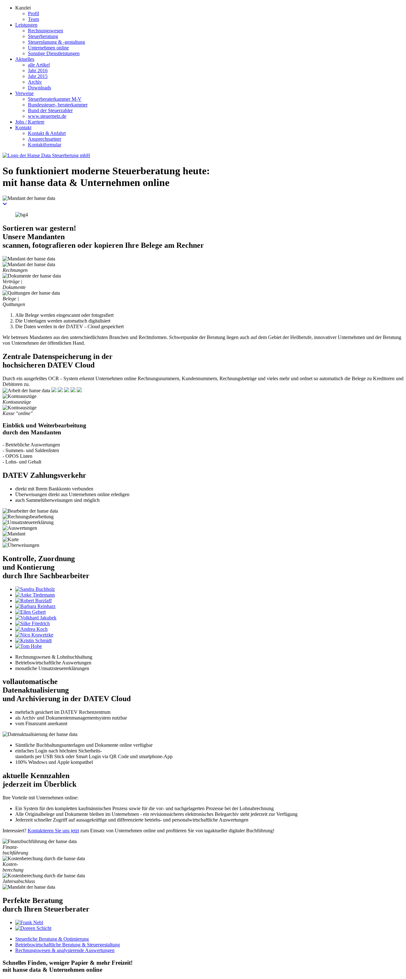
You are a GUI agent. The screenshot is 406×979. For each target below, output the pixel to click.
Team (33, 19)
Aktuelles (24, 59)
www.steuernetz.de (47, 116)
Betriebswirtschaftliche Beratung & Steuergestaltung (67, 944)
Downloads (39, 87)
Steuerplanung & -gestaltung (56, 42)
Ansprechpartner (44, 139)
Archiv (35, 82)
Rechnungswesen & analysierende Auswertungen (65, 950)
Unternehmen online (48, 47)
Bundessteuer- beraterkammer (58, 104)
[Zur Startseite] (46, 155)
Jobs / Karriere (29, 122)
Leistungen (26, 25)
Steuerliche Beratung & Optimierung (52, 939)
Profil (33, 13)
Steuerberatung (43, 36)
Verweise (24, 93)
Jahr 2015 (38, 76)
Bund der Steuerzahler (50, 110)
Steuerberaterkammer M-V (55, 99)
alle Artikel (39, 64)
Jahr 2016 (38, 70)
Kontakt (23, 127)
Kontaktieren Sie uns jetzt (53, 830)
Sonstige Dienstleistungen (54, 53)
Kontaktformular (44, 144)
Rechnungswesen (45, 30)
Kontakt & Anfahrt (47, 133)
